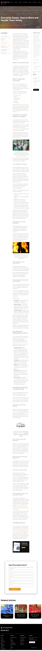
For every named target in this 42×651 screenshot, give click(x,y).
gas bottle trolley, (20, 433)
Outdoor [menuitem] (16, 2)
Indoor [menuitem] (12, 2)
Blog (17, 10)
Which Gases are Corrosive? (3, 39)
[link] (33, 637)
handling (14, 395)
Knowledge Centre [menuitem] (13, 637)
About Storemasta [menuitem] (23, 637)
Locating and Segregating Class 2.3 (4, 46)
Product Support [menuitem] (13, 643)
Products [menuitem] (2, 635)
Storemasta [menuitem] (22, 635)
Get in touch (32, 642)
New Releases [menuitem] (3, 648)
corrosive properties (24, 104)
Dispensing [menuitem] (2, 644)
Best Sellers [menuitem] (2, 650)
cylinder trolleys (16, 412)
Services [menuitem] (39, 2)
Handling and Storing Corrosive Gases (4, 50)
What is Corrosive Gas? (4, 36)
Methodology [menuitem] (22, 640)
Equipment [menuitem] (34, 2)
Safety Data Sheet (16, 85)
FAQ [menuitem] (11, 648)
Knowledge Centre (10, 10)
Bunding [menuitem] (20, 2)
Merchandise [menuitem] (22, 643)
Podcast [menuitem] (11, 640)
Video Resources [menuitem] (13, 644)
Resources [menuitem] (12, 635)
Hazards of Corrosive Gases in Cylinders (4, 43)
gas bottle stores (24, 344)
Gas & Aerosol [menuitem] (25, 2)
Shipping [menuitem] (11, 647)
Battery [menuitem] (30, 2)
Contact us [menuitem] (22, 644)
